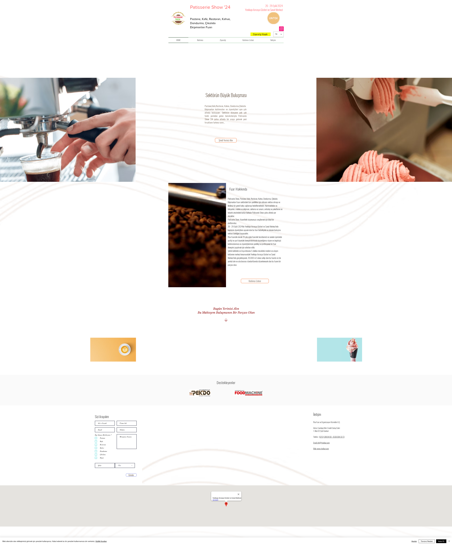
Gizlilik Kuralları (101, 541)
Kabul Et (441, 541)
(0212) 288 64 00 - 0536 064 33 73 (331, 436)
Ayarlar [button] (414, 541)
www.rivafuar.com (323, 448)
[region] (113, 350)
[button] (255, 281)
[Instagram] (281, 28)
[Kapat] (449, 541)
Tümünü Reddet (427, 541)
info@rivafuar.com (323, 442)
